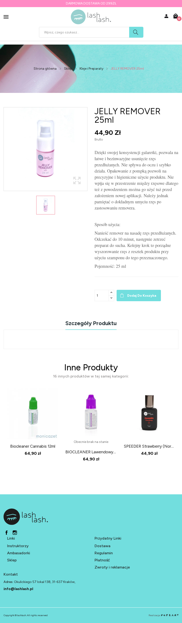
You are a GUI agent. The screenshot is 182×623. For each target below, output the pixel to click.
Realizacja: (155, 615)
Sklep (12, 560)
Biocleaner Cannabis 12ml (32, 446)
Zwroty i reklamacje (112, 567)
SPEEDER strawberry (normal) (149, 446)
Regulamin (104, 553)
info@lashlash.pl (18, 589)
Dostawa (102, 546)
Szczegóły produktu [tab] (91, 324)
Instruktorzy (18, 546)
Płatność (102, 560)
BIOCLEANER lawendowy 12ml (91, 452)
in (15, 533)
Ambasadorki (18, 553)
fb (6, 533)
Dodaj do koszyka (141, 296)
